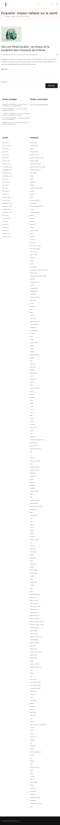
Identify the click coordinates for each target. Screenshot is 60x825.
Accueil (7, 16)
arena (32, 176)
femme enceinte (35, 355)
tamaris (32, 739)
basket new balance (36, 188)
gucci (32, 376)
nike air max (34, 515)
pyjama (32, 585)
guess (32, 382)
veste (32, 779)
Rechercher (4, 82)
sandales (33, 706)
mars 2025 (5, 194)
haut (31, 385)
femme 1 (32, 348)
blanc (32, 218)
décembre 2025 (7, 167)
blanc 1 (32, 221)
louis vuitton (34, 445)
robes (32, 661)
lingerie (32, 436)
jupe (31, 412)
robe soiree (34, 655)
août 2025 (5, 179)
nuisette (32, 536)
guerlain (33, 379)
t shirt (32, 727)
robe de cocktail (35, 606)
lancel (32, 430)
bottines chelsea (35, 245)
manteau (32, 473)
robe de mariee (34, 615)
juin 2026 (5, 148)
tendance (33, 746)
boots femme (34, 230)
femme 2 (32, 351)
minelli (32, 494)
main (31, 464)
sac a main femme (35, 682)
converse (33, 294)
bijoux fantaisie (35, 212)
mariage (32, 476)
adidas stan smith (35, 164)
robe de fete (34, 609)
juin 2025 (5, 185)
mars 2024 (5, 230)
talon (32, 733)
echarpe (32, 333)
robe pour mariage (36, 652)
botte (32, 233)
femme (32, 345)
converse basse (35, 297)
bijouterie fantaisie (36, 206)
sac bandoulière (35, 688)
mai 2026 (5, 151)
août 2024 (5, 215)
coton (32, 303)
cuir (31, 309)
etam (31, 339)
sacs (31, 697)
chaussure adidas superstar (39, 270)
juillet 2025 (6, 182)
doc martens (34, 324)
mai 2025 (5, 188)
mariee (32, 482)
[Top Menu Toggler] (57, 4)
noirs (31, 533)
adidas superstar (35, 170)
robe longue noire (36, 636)
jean (31, 400)
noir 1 (32, 521)
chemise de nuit (35, 282)
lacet (32, 418)
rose (31, 670)
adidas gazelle (34, 154)
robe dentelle (34, 627)
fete (31, 361)
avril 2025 (5, 191)
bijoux (32, 209)
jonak (32, 406)
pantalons (33, 552)
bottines (32, 242)
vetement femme (35, 797)
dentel (32, 315)
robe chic (33, 597)
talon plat (33, 736)
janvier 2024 (6, 236)
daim (31, 312)
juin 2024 (5, 221)
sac (31, 676)
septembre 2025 (7, 176)
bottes (32, 236)
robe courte (34, 603)
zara (31, 806)
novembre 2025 (7, 170)
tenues (32, 755)
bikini (31, 215)
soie (31, 718)
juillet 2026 (6, 145)
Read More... (4, 69)
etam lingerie (34, 342)
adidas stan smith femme (37, 167)
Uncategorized (33, 54)
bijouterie (33, 203)
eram (31, 336)
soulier (32, 721)
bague (32, 179)
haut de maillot (35, 388)
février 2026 (6, 161)
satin (31, 709)
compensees (34, 288)
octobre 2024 (6, 209)
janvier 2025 (6, 200)
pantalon (33, 549)
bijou (31, 197)
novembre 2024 (7, 206)
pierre (32, 567)
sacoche (32, 694)
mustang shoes (34, 500)
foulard (32, 364)
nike (31, 512)
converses (33, 300)
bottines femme (35, 248)
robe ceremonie (35, 594)
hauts (32, 394)
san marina (33, 700)
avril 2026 (5, 154)
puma (31, 579)
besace (32, 194)
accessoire (33, 142)
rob (31, 588)
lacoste (32, 424)
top (31, 758)
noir (31, 518)
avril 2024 (5, 227)
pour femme (33, 570)
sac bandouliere (35, 685)
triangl (32, 761)
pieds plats (33, 564)
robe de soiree (34, 618)
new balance (34, 503)
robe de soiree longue (37, 624)
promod (32, 576)
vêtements (33, 800)
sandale (32, 703)
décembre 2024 (7, 203)
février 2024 (6, 233)
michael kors (34, 491)
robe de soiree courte (37, 621)
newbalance (34, 509)
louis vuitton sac (35, 448)
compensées (34, 291)
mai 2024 (5, 224)
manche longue (35, 470)
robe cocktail (34, 600)
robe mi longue (35, 642)
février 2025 (6, 197)
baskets (32, 191)
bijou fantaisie (34, 200)
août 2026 (5, 142)
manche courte (35, 467)
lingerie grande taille (37, 439)
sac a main (33, 679)
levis (31, 433)
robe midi (33, 646)
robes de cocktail (36, 667)
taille (32, 730)
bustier (32, 258)
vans (31, 773)
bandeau (32, 182)
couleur (32, 306)
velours (32, 776)
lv (30, 455)
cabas (32, 261)
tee (31, 743)
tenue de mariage (35, 752)
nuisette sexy (34, 539)
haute (32, 391)
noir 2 (32, 524)
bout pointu (34, 254)
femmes (32, 358)
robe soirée (34, 658)
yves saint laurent (36, 803)
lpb (31, 452)
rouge (32, 673)
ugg (31, 764)
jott (31, 409)
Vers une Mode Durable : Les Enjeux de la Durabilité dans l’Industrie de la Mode (25, 48)
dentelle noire (34, 321)
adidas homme (34, 161)
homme (32, 397)
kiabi (31, 415)
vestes (32, 785)
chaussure (33, 267)
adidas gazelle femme (37, 157)
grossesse (33, 373)
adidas (32, 148)
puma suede (33, 582)
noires (32, 530)
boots (32, 227)
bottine (32, 239)
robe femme (33, 630)
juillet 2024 (6, 218)
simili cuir (33, 712)
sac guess (33, 691)
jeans (32, 403)
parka (32, 555)
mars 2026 (5, 157)
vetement (33, 788)
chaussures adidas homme (38, 276)
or (31, 542)
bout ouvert (34, 251)
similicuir (33, 715)
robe (31, 591)
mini (31, 497)
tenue (32, 749)
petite (32, 561)
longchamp (33, 442)
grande (32, 370)
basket (32, 185)
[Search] (52, 4)
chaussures (33, 273)
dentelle (32, 318)
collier (32, 285)
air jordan (33, 173)
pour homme (34, 573)
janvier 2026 (6, 164)
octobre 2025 (6, 173)
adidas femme (34, 151)
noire (31, 527)
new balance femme (36, 506)
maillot (32, 458)
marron (32, 488)
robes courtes (34, 664)
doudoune (33, 327)
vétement (33, 791)
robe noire (33, 649)
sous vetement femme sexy (38, 724)
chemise (32, 279)
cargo (32, 264)
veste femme (34, 782)
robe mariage (34, 639)
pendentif (33, 558)
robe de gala (34, 612)
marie (32, 479)
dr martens (33, 330)
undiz (31, 770)
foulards (33, 367)
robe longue (34, 633)
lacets (32, 421)
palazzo (32, 545)
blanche (32, 224)
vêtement (33, 794)
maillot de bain (35, 461)
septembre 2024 (7, 212)
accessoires (34, 145)
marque (32, 485)
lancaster (33, 427)
